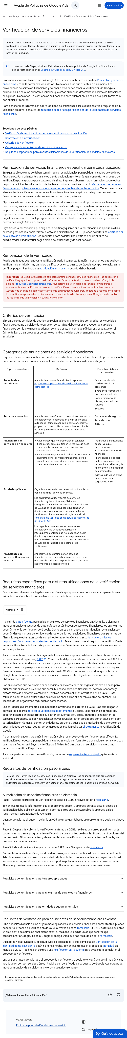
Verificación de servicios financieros (86, 16)
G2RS (40, 659)
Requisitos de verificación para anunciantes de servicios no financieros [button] (47, 892)
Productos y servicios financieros (33, 283)
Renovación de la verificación (22, 138)
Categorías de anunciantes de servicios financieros (36, 147)
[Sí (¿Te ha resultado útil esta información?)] (109, 995)
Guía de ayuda (112, 1034)
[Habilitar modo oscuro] (84, 1022)
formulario (96, 847)
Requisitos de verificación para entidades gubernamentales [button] (40, 906)
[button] (6, 5)
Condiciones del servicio (53, 1025)
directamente (91, 726)
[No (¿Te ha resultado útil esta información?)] (118, 995)
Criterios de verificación (19, 142)
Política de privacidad (28, 1025)
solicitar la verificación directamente (50, 711)
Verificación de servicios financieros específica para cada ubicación (46, 133)
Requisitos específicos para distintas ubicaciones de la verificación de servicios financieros (60, 152)
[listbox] (15, 610)
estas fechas (24, 621)
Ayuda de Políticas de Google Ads (41, 5)
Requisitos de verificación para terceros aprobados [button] (35, 878)
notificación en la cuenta (54, 268)
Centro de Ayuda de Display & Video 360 (63, 69)
